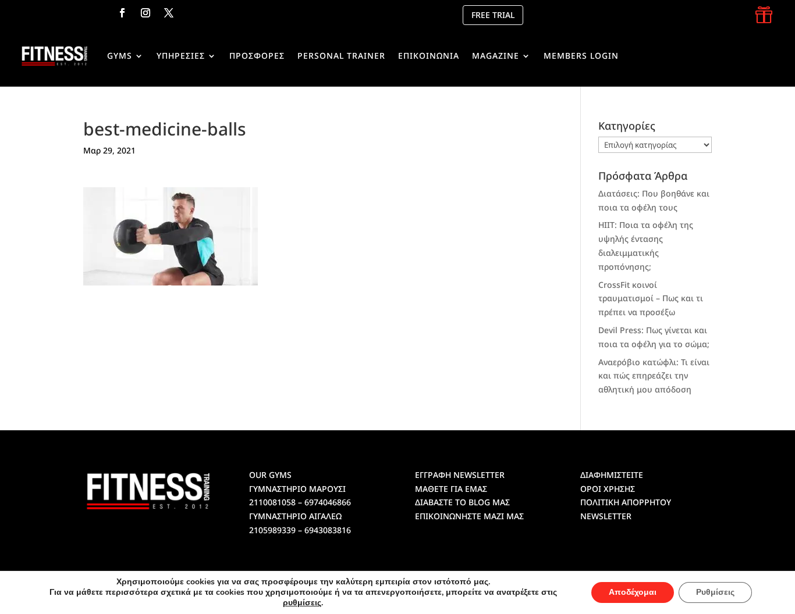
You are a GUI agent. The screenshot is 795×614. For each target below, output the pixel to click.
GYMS (119, 55)
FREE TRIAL (492, 14)
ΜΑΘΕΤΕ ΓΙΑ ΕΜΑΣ (451, 488)
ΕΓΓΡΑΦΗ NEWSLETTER (460, 474)
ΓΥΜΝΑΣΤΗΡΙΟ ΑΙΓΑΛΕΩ (295, 516)
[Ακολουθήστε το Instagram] (145, 12)
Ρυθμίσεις (715, 592)
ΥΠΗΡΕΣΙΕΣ (181, 55)
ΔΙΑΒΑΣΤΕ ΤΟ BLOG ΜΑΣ (462, 502)
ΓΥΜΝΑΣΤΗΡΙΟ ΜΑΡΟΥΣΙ (297, 488)
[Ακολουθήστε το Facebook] (122, 12)
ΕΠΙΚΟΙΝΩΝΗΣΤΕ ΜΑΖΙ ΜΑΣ (469, 516)
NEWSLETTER (605, 516)
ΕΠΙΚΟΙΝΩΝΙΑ (428, 55)
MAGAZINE (495, 55)
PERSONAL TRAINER (341, 55)
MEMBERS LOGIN (581, 55)
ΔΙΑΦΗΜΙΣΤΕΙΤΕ (611, 474)
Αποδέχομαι (632, 592)
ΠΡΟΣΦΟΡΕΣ (257, 55)
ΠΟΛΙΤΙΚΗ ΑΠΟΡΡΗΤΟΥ (625, 502)
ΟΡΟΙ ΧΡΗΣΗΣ (607, 488)
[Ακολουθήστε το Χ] (168, 12)
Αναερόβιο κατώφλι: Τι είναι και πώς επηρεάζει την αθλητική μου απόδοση (653, 375)
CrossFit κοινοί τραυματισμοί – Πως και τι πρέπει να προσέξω (650, 298)
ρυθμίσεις (302, 603)
